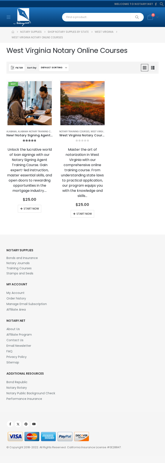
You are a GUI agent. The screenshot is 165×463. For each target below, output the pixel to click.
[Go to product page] (82, 103)
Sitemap (12, 362)
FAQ (9, 351)
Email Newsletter (18, 346)
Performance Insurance (24, 399)
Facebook (10, 424)
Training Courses (19, 268)
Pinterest (26, 424)
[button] (162, 3)
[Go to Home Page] (13, 32)
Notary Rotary (16, 388)
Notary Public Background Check (30, 393)
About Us (13, 329)
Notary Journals (18, 263)
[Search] (137, 17)
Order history (16, 298)
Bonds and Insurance (22, 258)
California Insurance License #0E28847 (94, 447)
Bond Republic (17, 382)
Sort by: (32, 67)
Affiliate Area (16, 309)
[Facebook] (156, 4)
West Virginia (99, 131)
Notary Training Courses (74, 131)
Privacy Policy (16, 357)
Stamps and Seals (19, 273)
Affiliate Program (19, 334)
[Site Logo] (22, 17)
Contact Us (14, 340)
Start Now (31, 208)
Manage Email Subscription (26, 304)
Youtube (34, 424)
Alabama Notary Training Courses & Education (46, 131)
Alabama (11, 131)
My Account (15, 293)
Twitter (18, 424)
